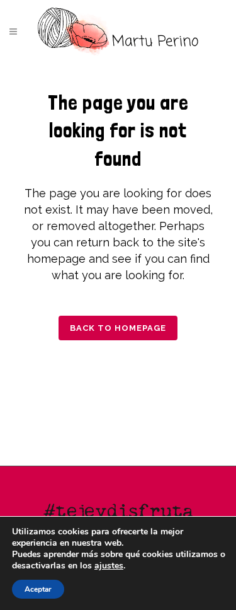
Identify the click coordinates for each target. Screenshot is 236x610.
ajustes (108, 566)
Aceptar (38, 589)
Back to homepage (118, 328)
